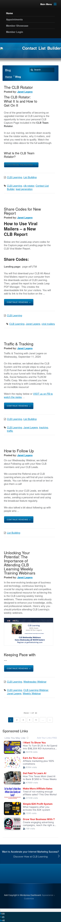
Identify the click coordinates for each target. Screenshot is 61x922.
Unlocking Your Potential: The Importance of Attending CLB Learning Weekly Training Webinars (19, 562)
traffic (10, 430)
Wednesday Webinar (34, 681)
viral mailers (48, 323)
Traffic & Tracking (18, 343)
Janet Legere (25, 91)
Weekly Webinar (32, 693)
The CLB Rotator (18, 87)
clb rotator (28, 185)
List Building (30, 177)
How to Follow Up (19, 450)
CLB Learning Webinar (35, 690)
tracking (43, 427)
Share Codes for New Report (22, 211)
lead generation (24, 189)
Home (8, 76)
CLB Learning (14, 177)
